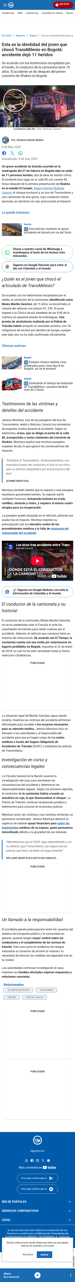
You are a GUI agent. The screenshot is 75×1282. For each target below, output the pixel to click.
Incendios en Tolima (52, 13)
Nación (27, 224)
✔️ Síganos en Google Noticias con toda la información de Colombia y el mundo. (40, 591)
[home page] (37, 1140)
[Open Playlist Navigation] (70, 1275)
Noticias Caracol (34, 997)
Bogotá (33, 35)
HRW (20, 13)
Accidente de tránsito (18, 990)
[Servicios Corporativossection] (69, 1211)
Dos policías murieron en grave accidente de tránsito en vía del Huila (47, 230)
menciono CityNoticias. (16, 655)
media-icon (37, 1275)
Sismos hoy (32, 13)
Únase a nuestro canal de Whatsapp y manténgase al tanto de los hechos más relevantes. (39, 252)
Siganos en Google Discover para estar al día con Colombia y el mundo (40, 266)
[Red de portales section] (69, 1201)
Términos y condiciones (20, 1233)
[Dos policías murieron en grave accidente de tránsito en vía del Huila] (12, 229)
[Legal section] (69, 1220)
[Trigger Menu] (5, 5)
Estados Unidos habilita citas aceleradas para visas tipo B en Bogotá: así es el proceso (45, 365)
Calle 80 (11, 997)
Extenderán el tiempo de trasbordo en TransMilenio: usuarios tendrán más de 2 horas (48, 386)
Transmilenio (46, 990)
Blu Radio (6, 35)
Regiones (20, 35)
